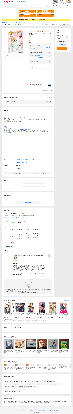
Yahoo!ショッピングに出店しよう (62, 3)
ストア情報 (22, 217)
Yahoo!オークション (40, 409)
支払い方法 (6, 217)
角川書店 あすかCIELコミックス (56, 384)
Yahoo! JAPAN (53, 3)
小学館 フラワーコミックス (25, 381)
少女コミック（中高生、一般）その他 (11, 381)
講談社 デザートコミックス (30, 384)
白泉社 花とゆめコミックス (37, 381)
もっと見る (66, 300)
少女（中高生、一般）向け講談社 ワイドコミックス (14, 384)
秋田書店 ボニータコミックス (22, 162)
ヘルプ (70, 3)
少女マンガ (20, 22)
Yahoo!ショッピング (26, 409)
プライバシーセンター (26, 410)
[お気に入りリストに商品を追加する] (68, 49)
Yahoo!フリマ (47, 409)
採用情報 (43, 410)
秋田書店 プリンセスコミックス (10, 386)
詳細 (49, 61)
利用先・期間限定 (37, 55)
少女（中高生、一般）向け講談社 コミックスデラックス (28, 386)
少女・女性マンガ (14, 22)
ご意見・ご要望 (55, 410)
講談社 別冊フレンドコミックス (42, 384)
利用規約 (31, 410)
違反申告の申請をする (48, 90)
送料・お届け (11, 217)
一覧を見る (48, 101)
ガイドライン (36, 410)
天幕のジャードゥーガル (16, 391)
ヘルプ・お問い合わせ (48, 410)
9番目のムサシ (7, 391)
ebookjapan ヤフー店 (5, 22)
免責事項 (40, 410)
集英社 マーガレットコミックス (49, 381)
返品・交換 (17, 217)
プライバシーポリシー (18, 410)
